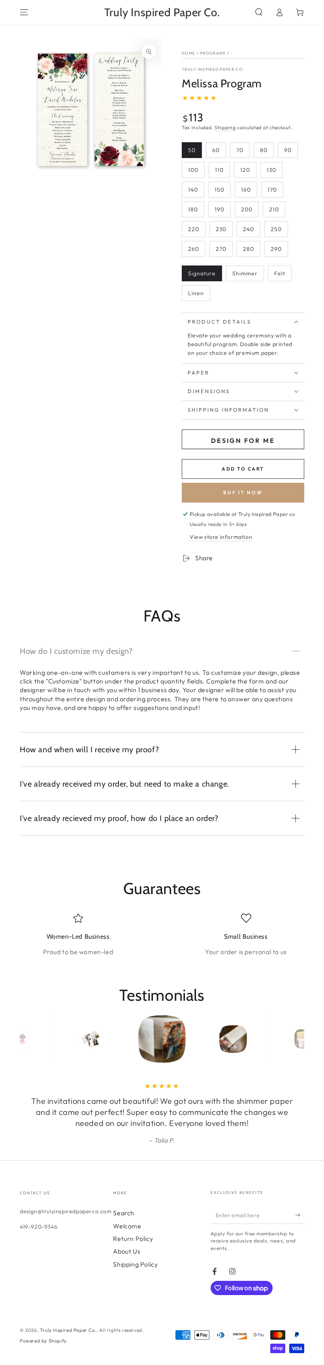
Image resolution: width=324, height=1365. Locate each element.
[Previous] (28, 1039)
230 (221, 229)
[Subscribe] (299, 1215)
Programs (213, 53)
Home (188, 53)
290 (276, 248)
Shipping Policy (135, 1264)
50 (192, 150)
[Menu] (24, 12)
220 (193, 229)
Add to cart (243, 469)
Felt (279, 273)
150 (219, 189)
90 (288, 150)
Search (123, 1213)
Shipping (225, 127)
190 (219, 209)
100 (193, 169)
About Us (126, 1251)
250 (276, 229)
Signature (202, 273)
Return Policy (133, 1239)
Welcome (127, 1226)
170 (272, 189)
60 (216, 150)
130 (271, 169)
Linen (196, 293)
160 (246, 189)
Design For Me (243, 440)
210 (274, 209)
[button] (259, 12)
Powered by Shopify (43, 1341)
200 (246, 209)
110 (219, 169)
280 (248, 248)
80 (263, 150)
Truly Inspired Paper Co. (213, 69)
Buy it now (243, 492)
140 (193, 189)
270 (221, 248)
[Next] (296, 1039)
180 (193, 209)
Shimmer (245, 273)
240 (248, 229)
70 (239, 150)
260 (193, 248)
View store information (221, 536)
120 (245, 169)
